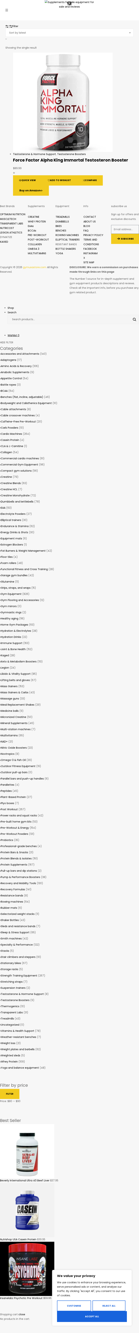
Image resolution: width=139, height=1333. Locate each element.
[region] (92, 1298)
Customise (74, 1305)
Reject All (108, 1305)
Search (133, 319)
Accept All (92, 1316)
